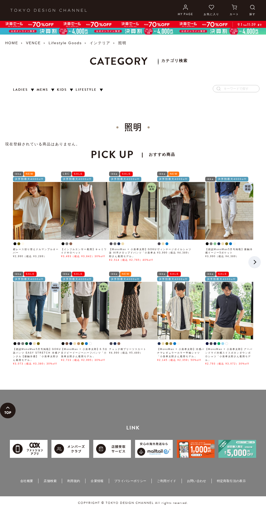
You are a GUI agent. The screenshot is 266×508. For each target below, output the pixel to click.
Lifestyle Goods (65, 43)
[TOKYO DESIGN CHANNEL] (48, 10)
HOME (11, 43)
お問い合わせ (196, 481)
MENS (42, 89)
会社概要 (26, 481)
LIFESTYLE (86, 89)
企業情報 (97, 481)
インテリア (100, 43)
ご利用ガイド (166, 481)
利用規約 (73, 481)
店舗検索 (50, 481)
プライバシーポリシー (130, 481)
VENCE (33, 43)
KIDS (62, 89)
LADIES (20, 89)
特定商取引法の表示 (231, 481)
